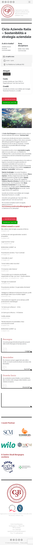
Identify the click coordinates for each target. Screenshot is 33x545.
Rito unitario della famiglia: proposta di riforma (14, 229)
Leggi (27, 351)
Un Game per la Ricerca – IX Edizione (12, 312)
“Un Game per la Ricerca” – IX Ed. (11, 307)
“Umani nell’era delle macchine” (10, 263)
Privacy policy (24, 542)
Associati (26, 387)
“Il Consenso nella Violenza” (9, 269)
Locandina (7, 74)
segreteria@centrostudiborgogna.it (16, 531)
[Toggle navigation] (29, 2)
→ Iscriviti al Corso (9, 99)
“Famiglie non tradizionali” (8, 281)
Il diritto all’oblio (5, 316)
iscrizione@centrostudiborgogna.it (16, 206)
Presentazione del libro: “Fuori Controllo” (13, 252)
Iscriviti (27, 369)
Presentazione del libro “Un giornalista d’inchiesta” (15, 287)
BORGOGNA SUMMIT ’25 (8, 329)
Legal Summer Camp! (7, 242)
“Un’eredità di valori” (7, 258)
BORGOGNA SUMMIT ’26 (8, 247)
